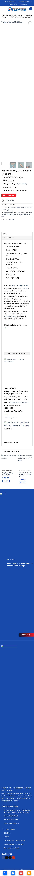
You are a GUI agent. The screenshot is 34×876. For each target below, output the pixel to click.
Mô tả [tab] (4, 233)
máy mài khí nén (16, 214)
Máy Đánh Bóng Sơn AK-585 (7, 474)
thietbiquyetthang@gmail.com (19, 402)
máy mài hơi (7, 214)
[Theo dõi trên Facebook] (3, 857)
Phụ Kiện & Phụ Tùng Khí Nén (20, 17)
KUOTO (11, 219)
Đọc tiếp (6, 480)
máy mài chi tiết (8, 212)
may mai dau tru (18, 212)
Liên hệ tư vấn (8, 195)
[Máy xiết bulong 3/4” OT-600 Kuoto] (16, 422)
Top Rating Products (11, 418)
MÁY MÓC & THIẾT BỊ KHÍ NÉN (17, 208)
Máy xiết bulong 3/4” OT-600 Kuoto (16, 425)
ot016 (2, 216)
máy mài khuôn (25, 214)
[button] (2, 9)
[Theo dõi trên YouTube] (13, 857)
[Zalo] (5, 873)
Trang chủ (7, 15)
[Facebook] (13, 873)
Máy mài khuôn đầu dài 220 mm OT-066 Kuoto (25, 475)
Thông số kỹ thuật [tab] (8, 237)
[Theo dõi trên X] (10, 857)
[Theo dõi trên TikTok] (6, 857)
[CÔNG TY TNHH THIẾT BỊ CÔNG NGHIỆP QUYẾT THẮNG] (17, 9)
